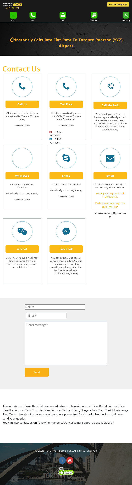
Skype (66, 176)
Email (110, 176)
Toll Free (66, 104)
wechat (22, 249)
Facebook (66, 249)
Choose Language (118, 4)
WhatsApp (22, 176)
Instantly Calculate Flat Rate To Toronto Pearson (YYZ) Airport (69, 43)
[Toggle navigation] (13, 15)
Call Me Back (110, 105)
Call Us (22, 104)
